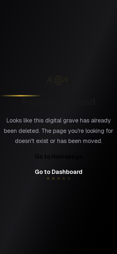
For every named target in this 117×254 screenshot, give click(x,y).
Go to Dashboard (59, 172)
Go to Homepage (59, 156)
